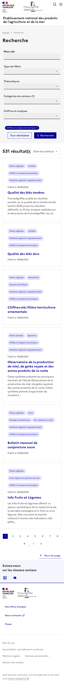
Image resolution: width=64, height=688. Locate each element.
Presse (8, 624)
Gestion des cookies (13, 662)
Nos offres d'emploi (15, 606)
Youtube (15, 578)
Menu (61, 4)
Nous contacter (13, 615)
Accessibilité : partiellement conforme (22, 649)
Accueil (5, 32)
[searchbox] (8, 71)
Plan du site (8, 643)
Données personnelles (36, 656)
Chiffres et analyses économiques (21, 127)
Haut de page (51, 555)
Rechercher (47, 135)
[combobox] (32, 71)
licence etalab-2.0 (17, 678)
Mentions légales (11, 656)
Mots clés (9, 51)
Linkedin (5, 578)
